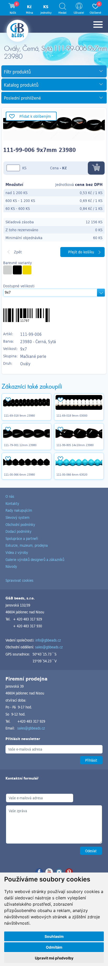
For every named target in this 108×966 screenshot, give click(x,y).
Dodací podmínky (18, 531)
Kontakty (12, 503)
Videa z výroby (17, 552)
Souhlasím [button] (54, 936)
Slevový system (17, 517)
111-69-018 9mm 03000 (71, 415)
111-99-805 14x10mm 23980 (75, 445)
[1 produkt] (7, 269)
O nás (10, 496)
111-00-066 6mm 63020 (71, 474)
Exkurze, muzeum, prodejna (27, 545)
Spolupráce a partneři (22, 538)
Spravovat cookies (19, 580)
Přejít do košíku (81, 252)
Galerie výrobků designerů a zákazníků (35, 559)
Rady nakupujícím (19, 510)
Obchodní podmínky (20, 524)
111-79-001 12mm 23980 (20, 445)
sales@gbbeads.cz (49, 647)
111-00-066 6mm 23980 (19, 474)
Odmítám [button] (54, 947)
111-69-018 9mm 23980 (19, 415)
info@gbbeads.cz (48, 640)
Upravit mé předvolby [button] (54, 958)
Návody (11, 566)
